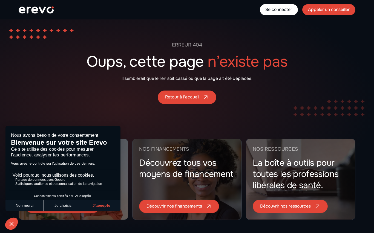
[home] (36, 9)
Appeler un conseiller (329, 9)
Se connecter (278, 9)
